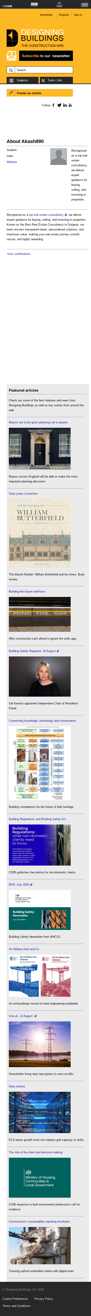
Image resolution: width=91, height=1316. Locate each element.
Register (64, 14)
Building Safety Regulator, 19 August (32, 651)
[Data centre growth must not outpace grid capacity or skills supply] (40, 1132)
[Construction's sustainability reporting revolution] (40, 1263)
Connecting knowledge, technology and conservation (42, 720)
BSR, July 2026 (19, 884)
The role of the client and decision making (35, 1152)
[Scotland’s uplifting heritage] (40, 995)
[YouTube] (69, 105)
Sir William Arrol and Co (24, 949)
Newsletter (46, 14)
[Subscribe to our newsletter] (40, 60)
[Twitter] (58, 105)
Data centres (17, 1086)
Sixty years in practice (23, 493)
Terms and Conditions (16, 1306)
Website (12, 162)
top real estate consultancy (46, 214)
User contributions (18, 254)
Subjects (22, 80)
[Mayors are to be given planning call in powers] (40, 468)
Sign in (78, 14)
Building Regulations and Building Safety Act (37, 819)
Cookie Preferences (15, 1298)
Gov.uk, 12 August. (21, 1016)
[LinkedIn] (64, 105)
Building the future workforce (27, 591)
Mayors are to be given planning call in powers (38, 422)
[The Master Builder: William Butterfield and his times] (40, 566)
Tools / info (55, 80)
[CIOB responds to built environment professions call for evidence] (40, 1196)
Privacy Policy (43, 1298)
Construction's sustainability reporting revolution (39, 1221)
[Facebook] (53, 105)
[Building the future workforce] (40, 630)
